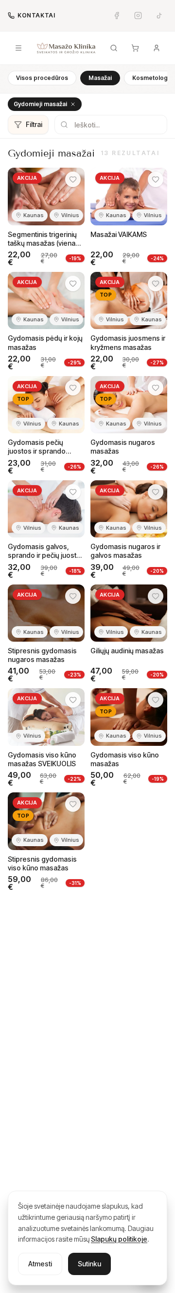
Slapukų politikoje (119, 1239)
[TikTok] (159, 15)
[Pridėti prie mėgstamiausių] (73, 179)
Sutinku (89, 1264)
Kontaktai (36, 15)
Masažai (100, 77)
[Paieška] (113, 48)
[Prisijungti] (156, 48)
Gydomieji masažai (40, 104)
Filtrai (34, 124)
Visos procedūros (42, 77)
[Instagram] (138, 15)
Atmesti (40, 1264)
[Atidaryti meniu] (18, 48)
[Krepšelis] (135, 48)
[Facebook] (116, 15)
